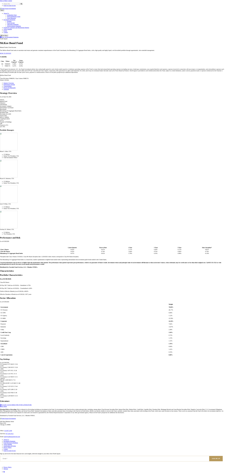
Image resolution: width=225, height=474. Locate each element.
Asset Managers (11, 18)
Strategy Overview (9, 83)
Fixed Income (11, 23)
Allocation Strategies (13, 24)
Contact (6, 32)
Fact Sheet (4, 406)
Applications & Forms (10, 446)
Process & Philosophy (10, 88)
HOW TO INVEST (5, 53)
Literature (6, 89)
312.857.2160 (8, 430)
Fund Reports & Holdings (11, 443)
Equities (9, 21)
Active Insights (8, 29)
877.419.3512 (9, 433)
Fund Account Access (10, 5)
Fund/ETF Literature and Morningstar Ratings (16, 27)
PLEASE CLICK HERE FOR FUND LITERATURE (16, 405)
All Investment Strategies (14, 26)
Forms (5, 31)
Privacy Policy (8, 447)
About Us (6, 13)
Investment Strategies (9, 19)
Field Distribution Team (13, 16)
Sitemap (6, 469)
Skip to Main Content (6, 0)
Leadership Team (12, 15)
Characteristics (8, 86)
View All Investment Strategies (10, 37)
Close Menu (4, 35)
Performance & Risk (9, 84)
